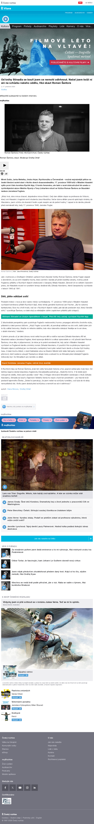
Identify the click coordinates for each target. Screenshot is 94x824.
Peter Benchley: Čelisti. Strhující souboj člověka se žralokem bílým (39, 510)
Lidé (62, 26)
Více (89, 26)
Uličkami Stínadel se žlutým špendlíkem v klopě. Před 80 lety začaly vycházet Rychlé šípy (45, 316)
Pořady (28, 26)
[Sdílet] (6, 174)
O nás (80, 26)
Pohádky (33, 420)
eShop (5, 752)
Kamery (90, 13)
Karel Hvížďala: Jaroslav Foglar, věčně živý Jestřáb (26, 363)
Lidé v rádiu (53, 749)
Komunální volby (9, 746)
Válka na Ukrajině (9, 742)
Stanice (5, 749)
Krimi (21, 420)
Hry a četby (8, 420)
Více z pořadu (9, 546)
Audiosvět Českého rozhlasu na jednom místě (18, 431)
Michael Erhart (30, 153)
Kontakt (51, 756)
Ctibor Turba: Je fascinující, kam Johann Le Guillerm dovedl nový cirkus (46, 560)
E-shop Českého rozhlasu (16, 597)
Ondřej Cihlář (25, 389)
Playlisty (53, 26)
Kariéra (51, 752)
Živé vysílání (60, 420)
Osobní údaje (15, 818)
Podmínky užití (28, 818)
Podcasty (6, 771)
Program (68, 13)
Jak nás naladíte (55, 742)
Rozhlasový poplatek (57, 759)
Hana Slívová (12, 389)
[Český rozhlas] (8, 2)
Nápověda (52, 746)
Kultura (5, 26)
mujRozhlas (6, 414)
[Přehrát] (4, 166)
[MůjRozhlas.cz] (4, 101)
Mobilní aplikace (9, 774)
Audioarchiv (80, 13)
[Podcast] (2, 174)
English (39, 818)
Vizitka (4, 89)
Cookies (5, 818)
